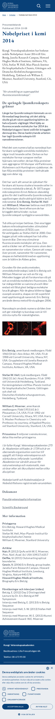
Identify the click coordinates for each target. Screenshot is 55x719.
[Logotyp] (10, 6)
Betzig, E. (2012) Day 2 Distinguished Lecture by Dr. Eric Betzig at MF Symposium (23, 596)
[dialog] (27, 692)
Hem (4, 15)
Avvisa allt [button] (41, 706)
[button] (27, 714)
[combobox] (47, 668)
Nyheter (12, 15)
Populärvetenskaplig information (21, 499)
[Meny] (48, 6)
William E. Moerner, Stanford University (25, 540)
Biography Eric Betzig (14, 581)
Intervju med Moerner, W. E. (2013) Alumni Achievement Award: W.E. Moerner (27, 617)
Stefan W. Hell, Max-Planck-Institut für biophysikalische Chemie (25, 535)
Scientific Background (15, 507)
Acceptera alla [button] (15, 706)
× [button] (52, 668)
